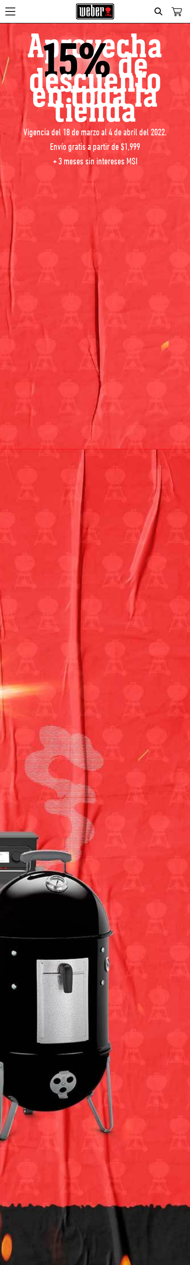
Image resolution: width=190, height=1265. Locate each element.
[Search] (160, 11)
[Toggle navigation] (10, 11)
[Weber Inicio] (95, 11)
